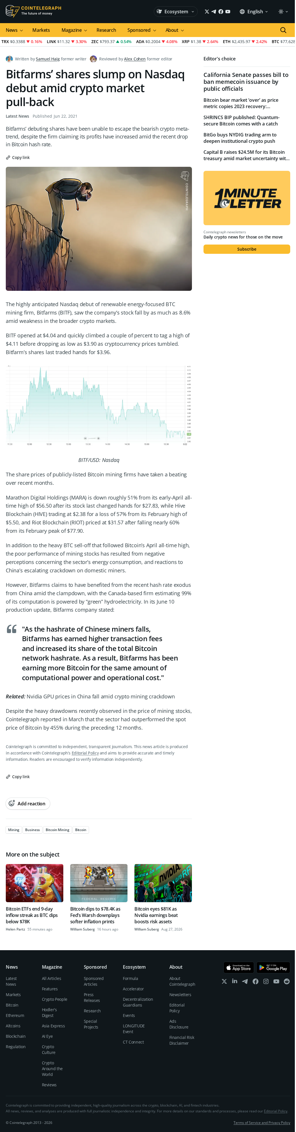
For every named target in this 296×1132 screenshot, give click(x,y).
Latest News (17, 116)
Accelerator (133, 989)
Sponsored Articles (94, 981)
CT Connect (133, 1042)
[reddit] (286, 982)
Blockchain (16, 1036)
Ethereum (15, 1015)
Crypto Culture (49, 1049)
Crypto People (54, 999)
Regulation (16, 1046)
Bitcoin (12, 1005)
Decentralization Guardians (138, 1002)
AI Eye (47, 1036)
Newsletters (180, 994)
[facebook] (255, 982)
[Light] (283, 11)
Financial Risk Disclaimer (181, 1040)
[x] (224, 982)
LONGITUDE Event (134, 1028)
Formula (130, 978)
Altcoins (13, 1026)
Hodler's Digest (49, 1012)
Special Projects (91, 1024)
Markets (41, 30)
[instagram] (265, 982)
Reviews (49, 1084)
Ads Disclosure (179, 1024)
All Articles (51, 978)
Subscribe (246, 249)
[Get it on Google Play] (273, 967)
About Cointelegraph (182, 981)
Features (50, 989)
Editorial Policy (85, 753)
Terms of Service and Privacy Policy (262, 1122)
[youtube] (276, 982)
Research (106, 30)
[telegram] (245, 982)
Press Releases (92, 997)
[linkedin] (234, 982)
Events (129, 1015)
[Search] (283, 30)
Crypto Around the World (52, 1068)
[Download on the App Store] (238, 967)
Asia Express (53, 1026)
